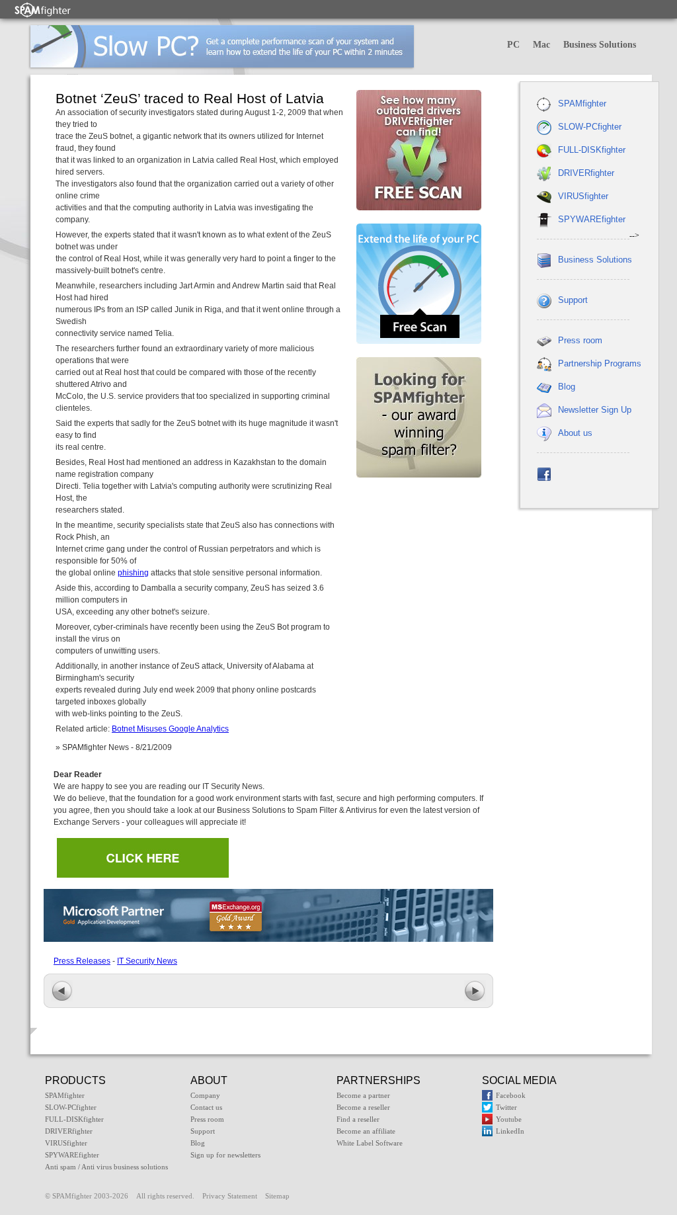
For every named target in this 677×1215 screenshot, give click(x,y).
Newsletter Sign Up (594, 410)
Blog (566, 387)
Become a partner (363, 1095)
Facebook (511, 1095)
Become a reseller (363, 1107)
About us (575, 433)
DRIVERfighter (586, 173)
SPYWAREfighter (591, 219)
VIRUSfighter (583, 196)
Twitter (506, 1107)
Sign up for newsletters (225, 1155)
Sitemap (277, 1196)
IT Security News (147, 961)
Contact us (206, 1107)
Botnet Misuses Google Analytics (170, 728)
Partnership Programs (599, 363)
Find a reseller (358, 1119)
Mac (541, 45)
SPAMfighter (582, 103)
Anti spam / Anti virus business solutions (106, 1167)
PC (513, 45)
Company (205, 1095)
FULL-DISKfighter (591, 150)
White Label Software (370, 1143)
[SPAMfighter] (43, 9)
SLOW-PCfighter (589, 127)
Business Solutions (599, 45)
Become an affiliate (366, 1131)
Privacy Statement (229, 1196)
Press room (580, 340)
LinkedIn (510, 1131)
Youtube (509, 1119)
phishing (133, 572)
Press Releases (82, 961)
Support (573, 300)
